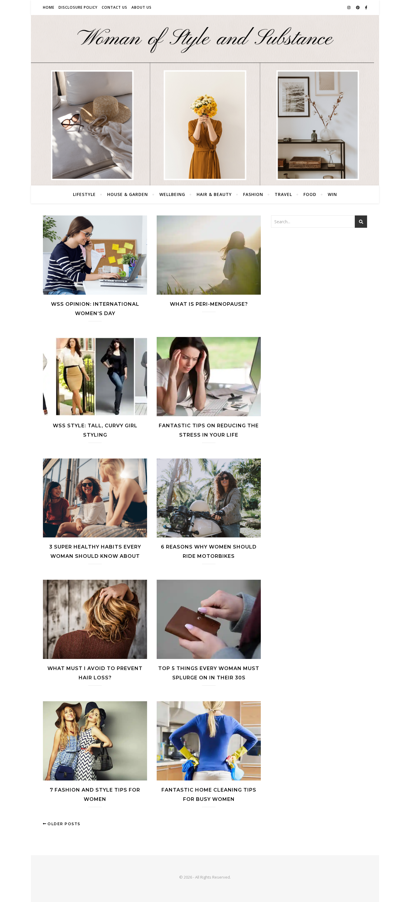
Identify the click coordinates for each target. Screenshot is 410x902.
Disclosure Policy (78, 7)
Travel (283, 194)
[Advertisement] (319, 277)
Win (332, 194)
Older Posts (63, 824)
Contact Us (114, 7)
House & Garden (127, 194)
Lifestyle (84, 194)
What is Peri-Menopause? (209, 304)
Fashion (253, 194)
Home (48, 7)
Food (309, 194)
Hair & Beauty (214, 194)
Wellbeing (172, 194)
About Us (141, 7)
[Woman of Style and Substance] (205, 100)
